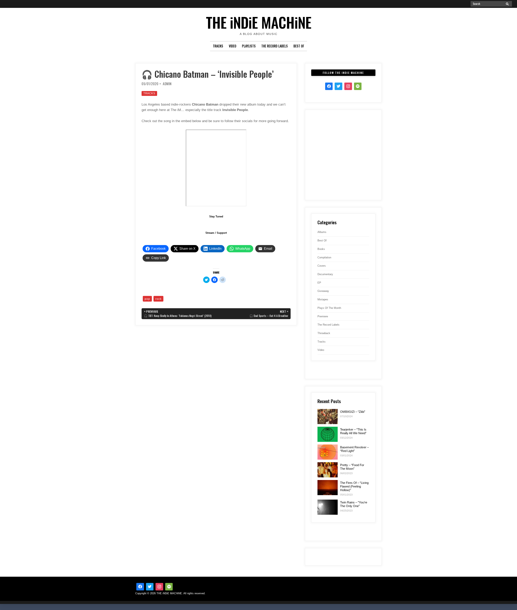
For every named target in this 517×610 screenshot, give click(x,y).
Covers (321, 265)
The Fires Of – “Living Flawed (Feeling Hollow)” (354, 486)
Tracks (218, 46)
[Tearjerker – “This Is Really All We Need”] (327, 434)
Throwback (323, 333)
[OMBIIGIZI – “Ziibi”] (327, 416)
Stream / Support (216, 232)
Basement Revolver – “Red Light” (354, 449)
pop (147, 298)
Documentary (325, 274)
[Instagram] (348, 86)
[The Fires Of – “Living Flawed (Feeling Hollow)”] (327, 487)
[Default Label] (169, 587)
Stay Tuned (216, 216)
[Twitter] (338, 86)
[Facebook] (329, 86)
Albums (321, 232)
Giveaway (323, 290)
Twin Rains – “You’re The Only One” (353, 504)
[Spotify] (358, 86)
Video (232, 46)
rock (158, 298)
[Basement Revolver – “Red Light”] (327, 452)
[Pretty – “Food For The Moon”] (327, 469)
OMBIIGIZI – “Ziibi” (352, 411)
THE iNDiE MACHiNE (258, 22)
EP (319, 282)
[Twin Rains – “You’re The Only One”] (327, 507)
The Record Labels (274, 46)
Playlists (249, 46)
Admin (167, 83)
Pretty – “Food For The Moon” (352, 466)
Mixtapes (322, 299)
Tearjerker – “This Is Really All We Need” (353, 431)
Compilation (324, 257)
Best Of (298, 46)
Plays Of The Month (329, 307)
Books (321, 248)
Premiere (322, 316)
